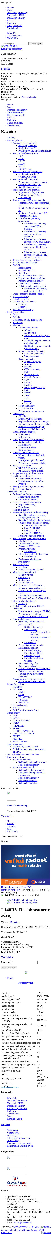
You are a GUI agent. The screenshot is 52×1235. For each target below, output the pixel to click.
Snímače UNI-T (31, 530)
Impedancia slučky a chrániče (26, 190)
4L (8, 821)
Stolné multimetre (26, 405)
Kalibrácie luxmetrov (28, 783)
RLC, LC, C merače (22, 465)
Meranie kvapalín (21, 564)
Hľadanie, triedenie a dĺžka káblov (28, 275)
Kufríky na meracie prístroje (31, 536)
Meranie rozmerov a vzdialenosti (27, 585)
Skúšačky (17, 265)
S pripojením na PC (27, 148)
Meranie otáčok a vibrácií (24, 572)
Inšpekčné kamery (26, 504)
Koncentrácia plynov (28, 666)
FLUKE (16, 736)
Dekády (16, 317)
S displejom (23, 273)
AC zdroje (17, 687)
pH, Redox (23, 567)
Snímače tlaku (30, 629)
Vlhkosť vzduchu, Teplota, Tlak (33, 554)
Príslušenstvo (30, 551)
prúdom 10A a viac (27, 176)
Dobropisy (12, 1135)
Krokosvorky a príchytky (29, 442)
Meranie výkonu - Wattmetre (31, 351)
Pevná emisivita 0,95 (27, 499)
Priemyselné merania (22, 619)
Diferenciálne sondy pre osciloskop (34, 424)
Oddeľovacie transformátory (26, 710)
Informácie (12, 1098)
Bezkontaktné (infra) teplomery (27, 494)
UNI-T (27, 400)
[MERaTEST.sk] (9, 46)
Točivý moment (25, 582)
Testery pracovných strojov (25, 262)
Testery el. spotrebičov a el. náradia (29, 200)
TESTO (16, 728)
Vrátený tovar (13, 1132)
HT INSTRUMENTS (23, 731)
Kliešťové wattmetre (33, 353)
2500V (21, 163)
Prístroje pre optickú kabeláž (31, 460)
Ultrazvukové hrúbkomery (30, 595)
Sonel (26, 395)
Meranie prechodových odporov (27, 171)
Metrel (27, 390)
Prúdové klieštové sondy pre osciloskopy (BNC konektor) (31, 427)
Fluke (26, 372)
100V (21, 156)
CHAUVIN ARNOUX (23, 733)
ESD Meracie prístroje (23, 309)
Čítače (15, 314)
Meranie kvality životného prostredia (29, 538)
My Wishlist (12, 38)
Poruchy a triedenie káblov (30, 281)
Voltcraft (28, 403)
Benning (28, 366)
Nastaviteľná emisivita (28, 497)
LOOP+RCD (24, 197)
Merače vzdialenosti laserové (31, 588)
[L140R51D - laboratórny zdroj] (22, 900)
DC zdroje (17, 689)
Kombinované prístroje (28, 187)
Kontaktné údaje (14, 1119)
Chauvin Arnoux (32, 377)
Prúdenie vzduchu (26, 549)
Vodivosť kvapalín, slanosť (30, 569)
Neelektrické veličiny (16, 491)
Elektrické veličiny (15, 312)
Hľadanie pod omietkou (29, 283)
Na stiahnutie (13, 28)
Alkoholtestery (25, 541)
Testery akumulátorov (22, 489)
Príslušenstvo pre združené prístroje (34, 150)
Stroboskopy (24, 580)
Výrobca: (5, 922)
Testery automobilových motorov (28, 486)
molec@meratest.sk (23, 1222)
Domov (10, 7)
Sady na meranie (26, 450)
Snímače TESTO (32, 528)
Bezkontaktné (24, 268)
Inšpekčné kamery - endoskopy (27, 502)
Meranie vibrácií (25, 575)
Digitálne (22, 416)
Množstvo (5, 962)
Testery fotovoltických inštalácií (27, 260)
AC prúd (28, 330)
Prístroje (22, 484)
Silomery (22, 603)
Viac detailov (7, 957)
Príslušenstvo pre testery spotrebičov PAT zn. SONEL (35, 226)
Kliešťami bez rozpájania (29, 184)
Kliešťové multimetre (28, 327)
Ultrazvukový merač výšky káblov (34, 598)
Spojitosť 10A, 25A (27, 216)
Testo (26, 398)
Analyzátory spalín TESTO (25, 746)
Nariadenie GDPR (15, 15)
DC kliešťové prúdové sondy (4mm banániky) (37, 347)
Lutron (27, 382)
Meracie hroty (24, 445)
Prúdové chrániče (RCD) (29, 195)
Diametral (14, 922)
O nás (9, 10)
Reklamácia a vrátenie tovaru (20, 1146)
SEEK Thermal (20, 741)
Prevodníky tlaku (32, 655)
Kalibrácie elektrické (22, 759)
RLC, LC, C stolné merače (30, 471)
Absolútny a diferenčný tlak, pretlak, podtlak (31, 623)
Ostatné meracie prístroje (24, 432)
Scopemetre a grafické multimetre (28, 473)
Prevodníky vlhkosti (33, 653)
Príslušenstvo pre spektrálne (31, 481)
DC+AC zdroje (20, 705)
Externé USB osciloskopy (30, 418)
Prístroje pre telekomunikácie (26, 452)
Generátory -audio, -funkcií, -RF (27, 320)
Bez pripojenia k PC (27, 145)
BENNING (12, 831)
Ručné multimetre (26, 359)
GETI (21, 694)
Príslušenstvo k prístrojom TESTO (34, 611)
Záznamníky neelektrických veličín (29, 679)
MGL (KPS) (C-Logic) (34, 387)
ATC (9, 828)
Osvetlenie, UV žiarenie (29, 546)
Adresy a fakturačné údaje (19, 1138)
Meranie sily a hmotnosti (24, 601)
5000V (21, 166)
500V (21, 158)
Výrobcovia (6, 816)
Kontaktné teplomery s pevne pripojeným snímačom (31, 516)
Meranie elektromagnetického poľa (34, 668)
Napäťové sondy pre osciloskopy (33, 421)
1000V (21, 161)
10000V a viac (25, 169)
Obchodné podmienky (17, 12)
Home (4, 887)
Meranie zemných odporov (25, 179)
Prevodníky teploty (33, 650)
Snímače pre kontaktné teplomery (33, 523)
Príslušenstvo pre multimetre (31, 411)
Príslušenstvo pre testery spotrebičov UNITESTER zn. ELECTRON (36, 255)
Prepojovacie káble (27, 447)
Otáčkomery (24, 577)
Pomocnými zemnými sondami (32, 182)
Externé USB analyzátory (30, 478)
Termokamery (13, 713)
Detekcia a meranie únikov (30, 671)
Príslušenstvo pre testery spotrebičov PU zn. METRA (37, 240)
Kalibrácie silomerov (27, 780)
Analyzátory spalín (15, 744)
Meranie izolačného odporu (25, 153)
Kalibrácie (11, 23)
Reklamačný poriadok (17, 1108)
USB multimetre (25, 408)
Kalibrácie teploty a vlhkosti (31, 770)
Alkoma (10, 823)
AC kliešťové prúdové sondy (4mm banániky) (37, 341)
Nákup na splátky (15, 25)
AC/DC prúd (30, 333)
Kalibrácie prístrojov (16, 757)
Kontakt (10, 20)
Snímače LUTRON (33, 533)
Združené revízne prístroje (25, 143)
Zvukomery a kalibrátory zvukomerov (29, 560)
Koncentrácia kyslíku (28, 663)
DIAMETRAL (25, 697)
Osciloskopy (18, 413)
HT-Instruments (31, 374)
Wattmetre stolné (31, 356)
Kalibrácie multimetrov (28, 765)
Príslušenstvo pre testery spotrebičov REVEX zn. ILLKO (35, 247)
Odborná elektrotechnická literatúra (23, 754)
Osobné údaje (13, 1140)
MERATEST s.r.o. (22, 1227)
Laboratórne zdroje (15, 684)
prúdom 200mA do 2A (28, 174)
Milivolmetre (24, 437)
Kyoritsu (28, 379)
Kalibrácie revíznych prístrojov (32, 762)
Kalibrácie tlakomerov (28, 778)
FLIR (15, 715)
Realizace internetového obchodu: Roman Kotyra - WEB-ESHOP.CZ (23, 1230)
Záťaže (16, 707)
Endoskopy (23, 507)
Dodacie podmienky (16, 17)
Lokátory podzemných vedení (32, 286)
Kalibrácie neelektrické (23, 767)
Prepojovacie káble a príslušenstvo (28, 439)
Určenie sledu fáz (21, 299)
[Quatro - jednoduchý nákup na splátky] (25, 884)
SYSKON (23, 700)
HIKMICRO (19, 726)
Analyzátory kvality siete (24, 301)
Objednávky (12, 1130)
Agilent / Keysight (32, 361)
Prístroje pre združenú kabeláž (32, 463)
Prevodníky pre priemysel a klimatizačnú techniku (30, 646)
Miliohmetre (24, 434)
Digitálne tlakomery (33, 627)
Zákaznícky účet (14, 35)
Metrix (27, 392)
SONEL (16, 718)
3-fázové (22, 307)
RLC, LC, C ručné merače (30, 468)
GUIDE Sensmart (21, 720)
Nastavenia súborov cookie (19, 1143)
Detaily (10, 978)
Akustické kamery (21, 510)
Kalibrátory (18, 322)
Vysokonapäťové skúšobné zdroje (28, 294)
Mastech (28, 385)
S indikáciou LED (26, 270)
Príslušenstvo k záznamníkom (31, 681)
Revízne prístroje (14, 140)
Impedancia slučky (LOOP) (31, 192)
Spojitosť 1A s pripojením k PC (32, 213)
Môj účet (5, 1124)
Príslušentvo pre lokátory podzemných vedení (35, 289)
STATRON (23, 702)
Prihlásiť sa (12, 33)
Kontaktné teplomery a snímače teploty (30, 512)
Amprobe (28, 364)
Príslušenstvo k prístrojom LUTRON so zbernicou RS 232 (33, 615)
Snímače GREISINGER (35, 525)
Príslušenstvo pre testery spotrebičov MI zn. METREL (35, 234)
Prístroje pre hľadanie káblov (31, 278)
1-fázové (22, 304)
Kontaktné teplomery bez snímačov (34, 520)
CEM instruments (32, 369)
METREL (17, 739)
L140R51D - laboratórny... (17, 805)
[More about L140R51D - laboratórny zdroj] (11, 800)
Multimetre (18, 325)
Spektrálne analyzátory (23, 476)
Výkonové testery (21, 296)
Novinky (11, 137)
